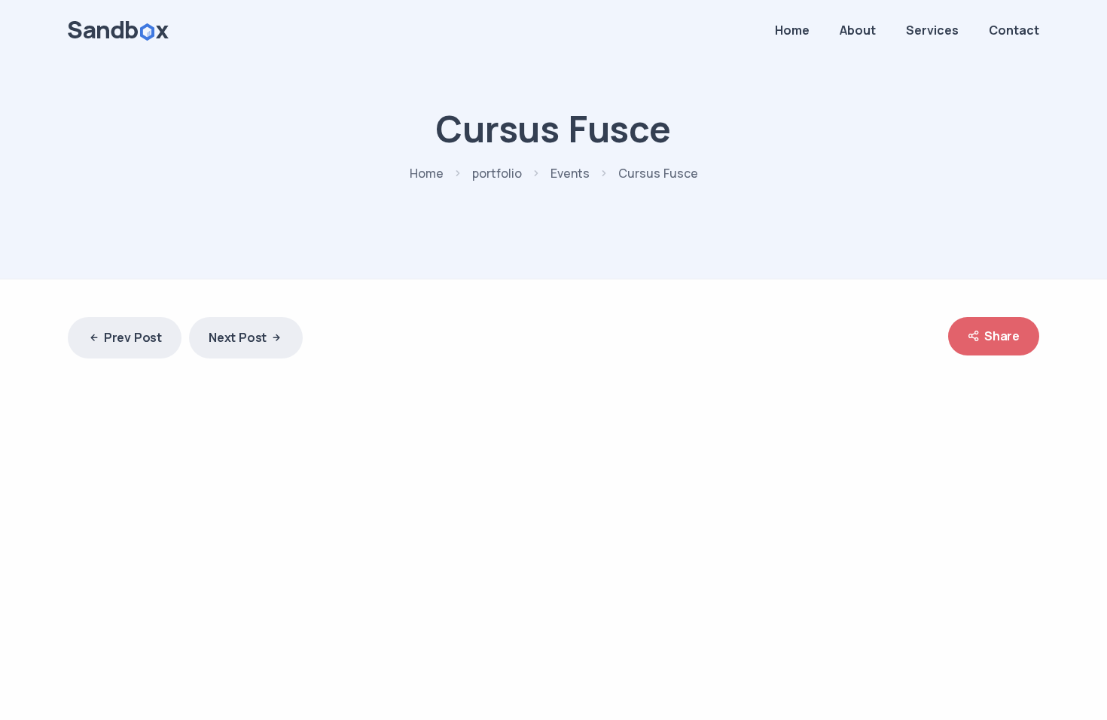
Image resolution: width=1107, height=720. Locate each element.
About (858, 30)
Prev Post (133, 337)
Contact (1014, 30)
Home (792, 30)
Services (932, 30)
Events (570, 173)
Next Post (238, 337)
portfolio (497, 173)
